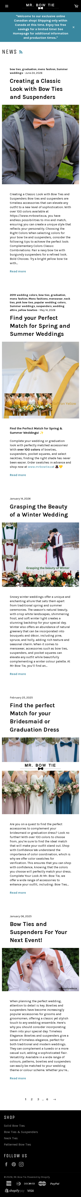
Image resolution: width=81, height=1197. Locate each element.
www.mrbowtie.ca (40, 467)
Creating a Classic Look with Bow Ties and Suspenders (36, 89)
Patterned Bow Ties (17, 1144)
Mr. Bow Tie (20, 1176)
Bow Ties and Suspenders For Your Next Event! (38, 932)
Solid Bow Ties (14, 1125)
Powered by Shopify (38, 1176)
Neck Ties (11, 1138)
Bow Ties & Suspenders (21, 1132)
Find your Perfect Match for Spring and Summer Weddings (40, 326)
